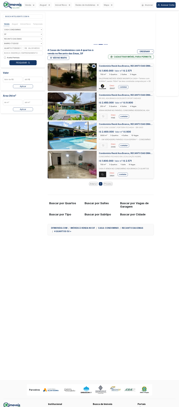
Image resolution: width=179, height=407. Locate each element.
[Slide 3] (106, 44)
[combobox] (23, 30)
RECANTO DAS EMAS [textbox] (13, 39)
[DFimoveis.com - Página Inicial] (12, 5)
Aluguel (43, 5)
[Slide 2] (101, 44)
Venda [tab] (6, 24)
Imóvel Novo (61, 5)
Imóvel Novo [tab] (25, 24)
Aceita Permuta (13, 58)
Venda (28, 5)
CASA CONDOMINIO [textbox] (12, 30)
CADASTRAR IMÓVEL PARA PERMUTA (132, 57)
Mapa (106, 5)
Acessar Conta (167, 5)
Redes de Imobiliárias (85, 5)
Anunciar (149, 5)
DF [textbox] (5, 34)
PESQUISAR (21, 62)
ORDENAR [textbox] (145, 51)
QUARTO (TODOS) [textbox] (12, 48)
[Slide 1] (96, 44)
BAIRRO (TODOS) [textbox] (11, 44)
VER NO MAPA (60, 58)
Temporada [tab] (38, 24)
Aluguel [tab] (15, 24)
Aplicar (23, 86)
